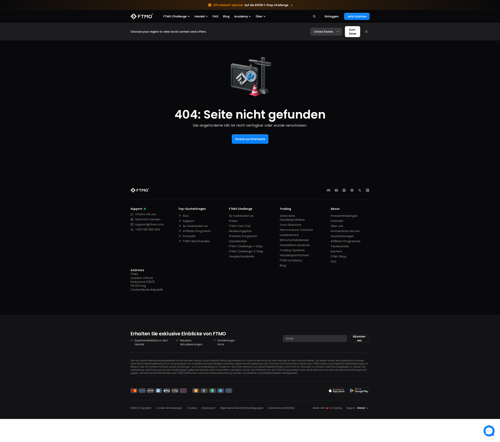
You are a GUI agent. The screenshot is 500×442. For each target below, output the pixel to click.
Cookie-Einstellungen (169, 408)
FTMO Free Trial (240, 226)
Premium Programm (243, 236)
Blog (226, 16)
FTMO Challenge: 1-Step (245, 246)
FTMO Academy (291, 260)
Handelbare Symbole (295, 245)
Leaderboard (289, 235)
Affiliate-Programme (345, 241)
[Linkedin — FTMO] (368, 190)
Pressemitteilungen (344, 216)
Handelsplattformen (294, 255)
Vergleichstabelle (241, 256)
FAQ (215, 16)
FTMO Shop (338, 256)
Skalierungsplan (240, 231)
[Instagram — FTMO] (344, 190)
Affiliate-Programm (197, 231)
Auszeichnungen (342, 236)
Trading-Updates (292, 250)
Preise (233, 221)
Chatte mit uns (145, 214)
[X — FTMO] (360, 190)
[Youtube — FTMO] (336, 190)
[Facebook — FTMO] (352, 190)
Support (188, 221)
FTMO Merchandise (196, 241)
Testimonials (340, 246)
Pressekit (189, 236)
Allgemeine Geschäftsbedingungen (241, 408)
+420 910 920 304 (147, 229)
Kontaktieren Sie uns (345, 231)
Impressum (208, 408)
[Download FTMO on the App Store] (336, 390)
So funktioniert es (195, 226)
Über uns (337, 226)
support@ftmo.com (149, 224)
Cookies (192, 408)
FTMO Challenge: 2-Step (246, 251)
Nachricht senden (147, 219)
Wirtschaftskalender (294, 240)
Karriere (336, 251)
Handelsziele (238, 241)
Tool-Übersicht (290, 225)
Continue (352, 32)
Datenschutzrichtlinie (281, 408)
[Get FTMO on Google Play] (359, 390)
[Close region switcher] (366, 32)
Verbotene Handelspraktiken (292, 218)
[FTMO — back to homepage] (141, 16)
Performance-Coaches (296, 230)
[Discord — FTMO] (328, 190)
